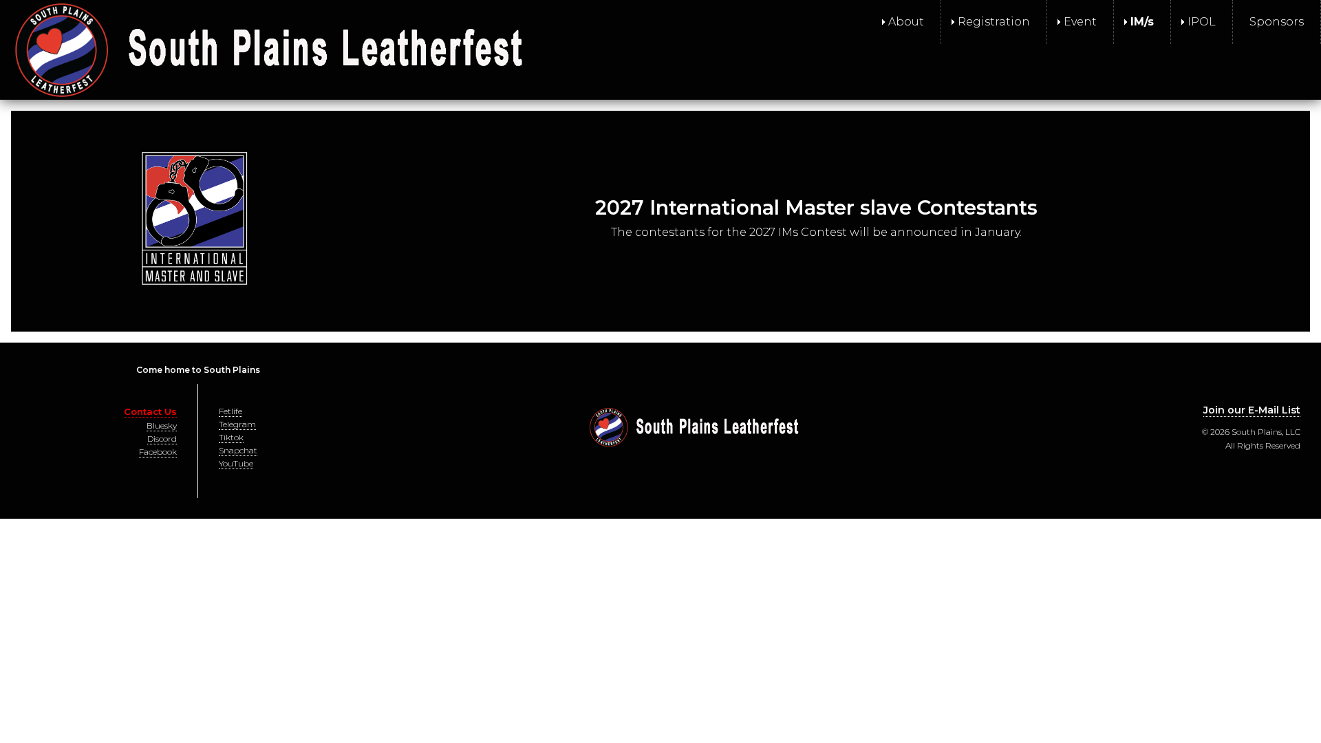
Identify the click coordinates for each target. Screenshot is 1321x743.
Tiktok (231, 437)
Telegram (237, 424)
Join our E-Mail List (1251, 410)
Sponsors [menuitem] (1276, 21)
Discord (162, 438)
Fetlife (230, 411)
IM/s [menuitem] (1142, 21)
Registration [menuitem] (994, 21)
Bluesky (162, 425)
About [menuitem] (906, 21)
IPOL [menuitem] (1202, 21)
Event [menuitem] (1080, 21)
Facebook (158, 451)
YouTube (236, 463)
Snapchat (238, 450)
